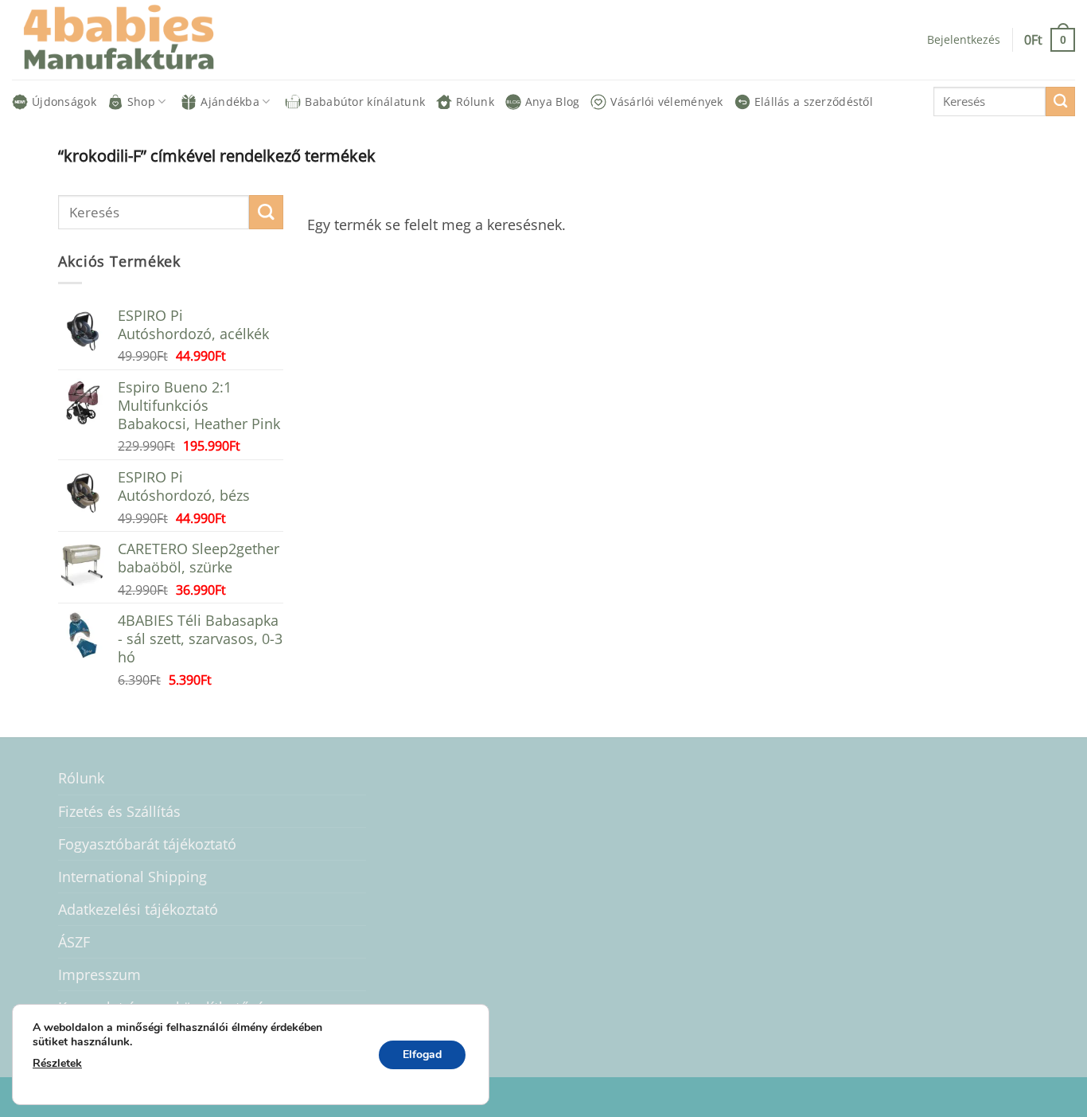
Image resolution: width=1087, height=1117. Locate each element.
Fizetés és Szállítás (119, 811)
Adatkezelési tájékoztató (138, 909)
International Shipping (132, 876)
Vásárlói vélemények (666, 101)
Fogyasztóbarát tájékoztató (147, 843)
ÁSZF (74, 941)
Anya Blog (552, 101)
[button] (1049, 39)
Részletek (57, 1063)
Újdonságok (64, 101)
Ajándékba (230, 101)
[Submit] (1060, 101)
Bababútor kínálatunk (365, 101)
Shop (141, 101)
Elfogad (422, 1054)
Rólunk (475, 101)
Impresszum (99, 974)
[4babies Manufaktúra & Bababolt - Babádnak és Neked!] (131, 40)
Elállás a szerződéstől (813, 101)
